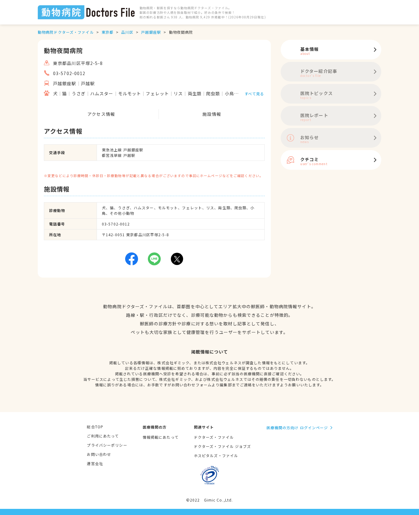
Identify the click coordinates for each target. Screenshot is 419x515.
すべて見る (254, 93)
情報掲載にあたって (161, 437)
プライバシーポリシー (107, 445)
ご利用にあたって (103, 435)
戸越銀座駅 (151, 32)
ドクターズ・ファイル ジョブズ (222, 446)
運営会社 (95, 463)
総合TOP (95, 426)
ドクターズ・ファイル (214, 437)
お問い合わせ (99, 454)
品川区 (127, 32)
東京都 (107, 32)
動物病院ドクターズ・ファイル (66, 32)
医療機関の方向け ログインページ (297, 427)
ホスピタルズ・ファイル (216, 455)
